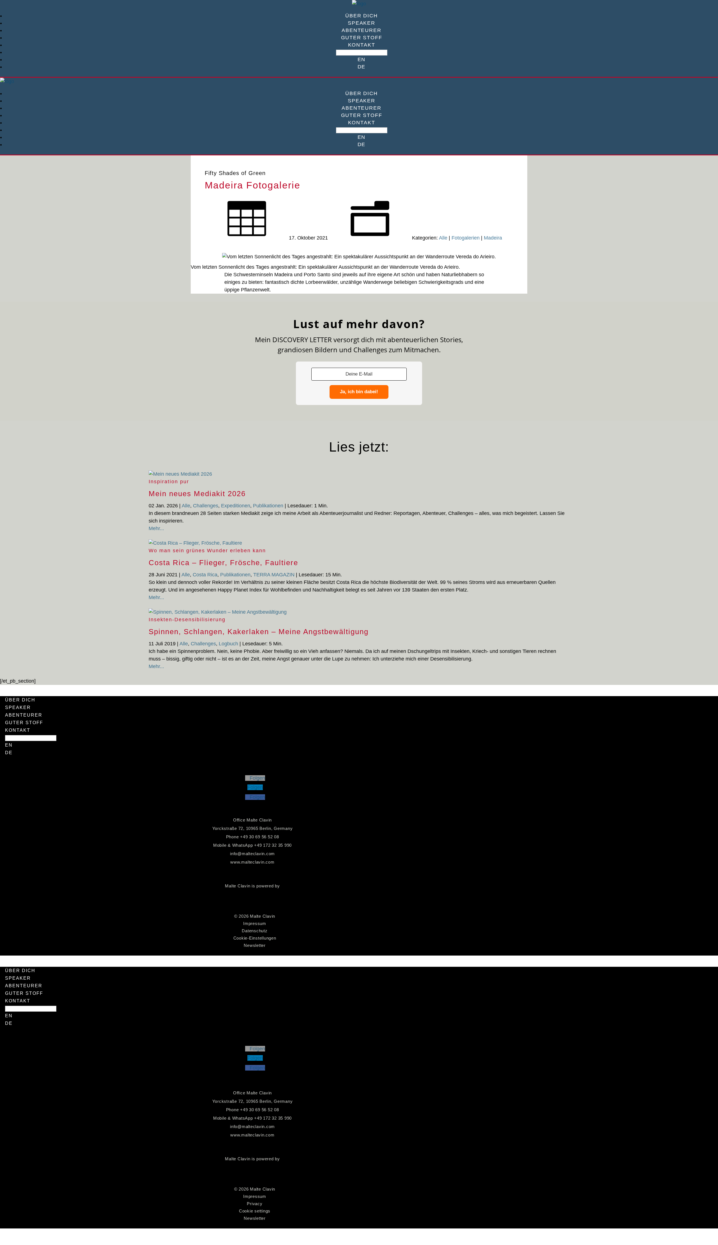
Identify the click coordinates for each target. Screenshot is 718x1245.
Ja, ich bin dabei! (359, 391)
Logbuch (228, 643)
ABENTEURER (361, 30)
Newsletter (255, 945)
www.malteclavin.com (252, 862)
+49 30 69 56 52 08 (259, 836)
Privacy (254, 1203)
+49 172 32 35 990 (273, 845)
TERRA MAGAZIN (273, 574)
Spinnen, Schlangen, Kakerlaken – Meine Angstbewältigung (259, 631)
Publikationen (268, 505)
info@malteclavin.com (252, 853)
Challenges (205, 505)
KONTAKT (361, 45)
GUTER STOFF (361, 37)
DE (362, 67)
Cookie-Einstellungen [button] (254, 938)
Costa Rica (205, 574)
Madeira (493, 238)
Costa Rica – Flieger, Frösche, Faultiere (223, 562)
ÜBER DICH (361, 16)
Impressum (254, 923)
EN (362, 59)
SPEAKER (361, 23)
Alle (443, 238)
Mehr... (156, 528)
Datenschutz (254, 930)
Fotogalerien (466, 238)
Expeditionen (235, 505)
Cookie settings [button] (254, 1211)
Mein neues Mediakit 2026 (197, 493)
